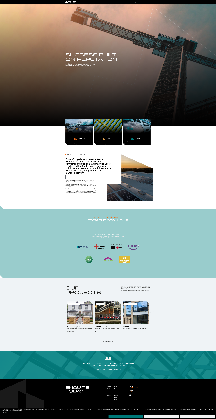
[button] (63, 312)
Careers (139, 2)
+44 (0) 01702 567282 (133, 387)
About (144, 2)
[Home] (70, 2)
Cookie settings (126, 416)
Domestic (116, 395)
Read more (122, 365)
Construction (116, 386)
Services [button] (128, 2)
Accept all (197, 416)
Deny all (162, 416)
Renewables (116, 391)
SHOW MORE (108, 341)
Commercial (116, 393)
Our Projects (135, 2)
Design (115, 397)
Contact (147, 2)
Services (109, 386)
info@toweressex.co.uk (134, 391)
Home (124, 2)
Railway (115, 399)
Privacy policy (4, 412)
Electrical (116, 388)
